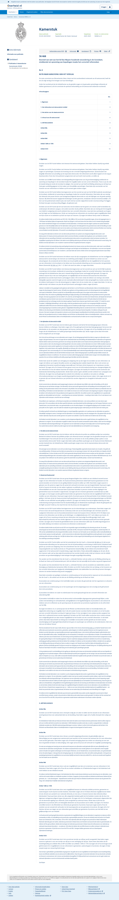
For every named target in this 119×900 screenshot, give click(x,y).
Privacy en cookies (40, 889)
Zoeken (10, 895)
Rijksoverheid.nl (93, 889)
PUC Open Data (66, 891)
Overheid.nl (11, 12)
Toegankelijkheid (40, 891)
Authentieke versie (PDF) (57, 51)
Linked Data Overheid (68, 889)
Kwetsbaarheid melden (42, 895)
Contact (10, 889)
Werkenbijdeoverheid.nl (95, 893)
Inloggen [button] (103, 7)
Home (22, 12)
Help (9, 893)
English (10, 891)
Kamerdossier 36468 (15, 66)
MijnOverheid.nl (93, 887)
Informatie (73, 51)
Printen (96, 51)
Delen (106, 51)
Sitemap (37, 893)
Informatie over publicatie (15, 54)
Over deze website (14, 887)
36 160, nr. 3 (54, 265)
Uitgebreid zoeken (32, 12)
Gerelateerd (85, 51)
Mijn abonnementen (46, 12)
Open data (65, 887)
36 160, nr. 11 (99, 542)
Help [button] (108, 12)
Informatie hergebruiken (42, 887)
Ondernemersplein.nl (94, 891)
